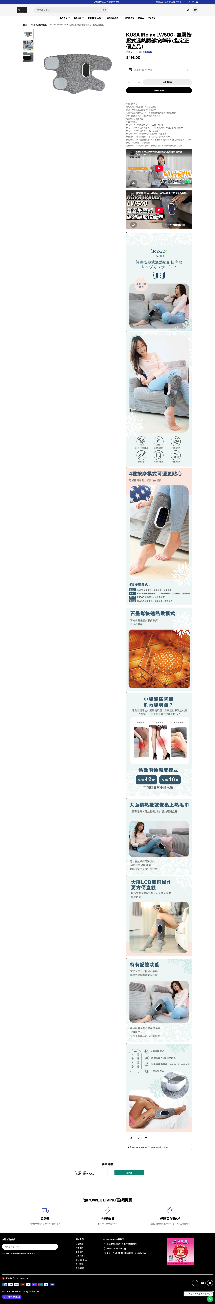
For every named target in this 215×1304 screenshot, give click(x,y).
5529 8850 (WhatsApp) (117, 1248)
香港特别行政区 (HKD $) (15, 1278)
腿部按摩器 (147, 52)
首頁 (25, 25)
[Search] (104, 10)
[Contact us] (210, 1299)
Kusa (133, 52)
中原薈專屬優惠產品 (38, 25)
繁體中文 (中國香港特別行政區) (169, 2)
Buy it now (159, 90)
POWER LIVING (15, 1291)
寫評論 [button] (129, 1173)
